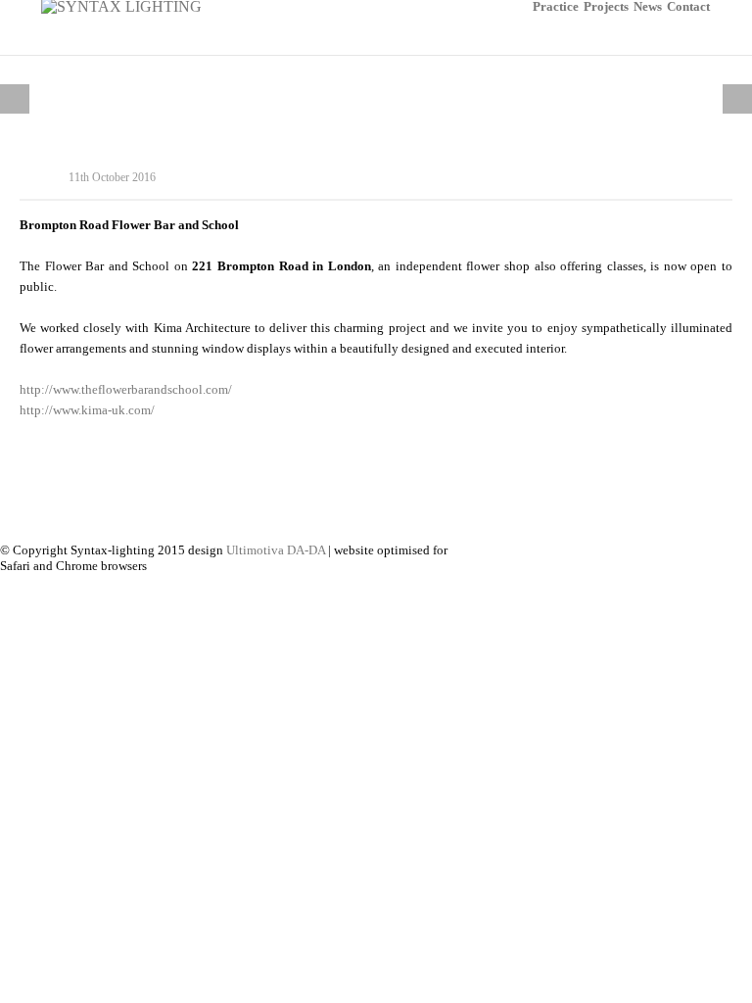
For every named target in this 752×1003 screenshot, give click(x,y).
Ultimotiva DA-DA (275, 550)
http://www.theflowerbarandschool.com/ (126, 389)
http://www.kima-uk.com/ (87, 410)
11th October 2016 (112, 177)
